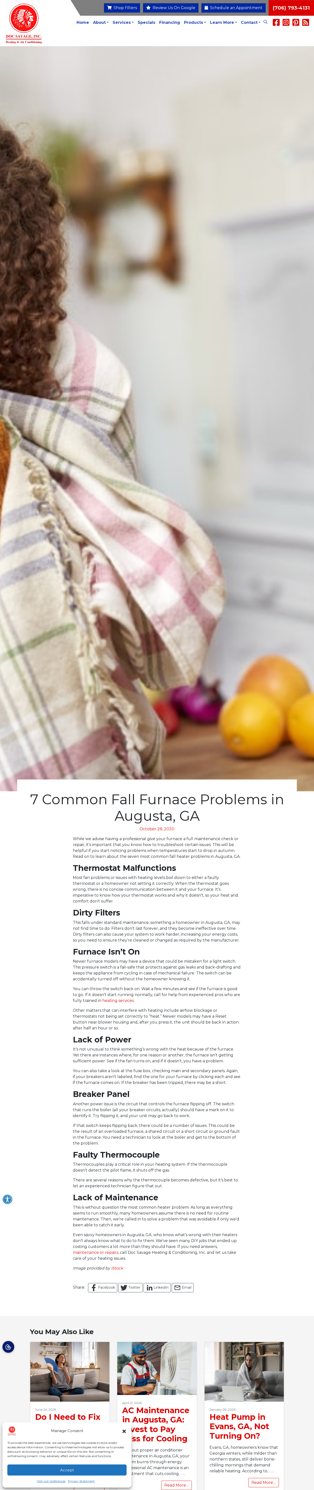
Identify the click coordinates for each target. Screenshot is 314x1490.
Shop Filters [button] (125, 7)
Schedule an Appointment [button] (235, 7)
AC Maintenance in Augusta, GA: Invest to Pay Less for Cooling (155, 1424)
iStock (117, 1268)
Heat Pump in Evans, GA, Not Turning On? (239, 1426)
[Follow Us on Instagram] (286, 24)
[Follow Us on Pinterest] (295, 24)
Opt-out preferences (51, 1481)
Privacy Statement (81, 1481)
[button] (124, 1430)
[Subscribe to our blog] (305, 24)
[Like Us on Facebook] (276, 24)
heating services (118, 1000)
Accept (67, 1470)
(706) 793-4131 (291, 8)
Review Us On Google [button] (173, 7)
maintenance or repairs (95, 1252)
